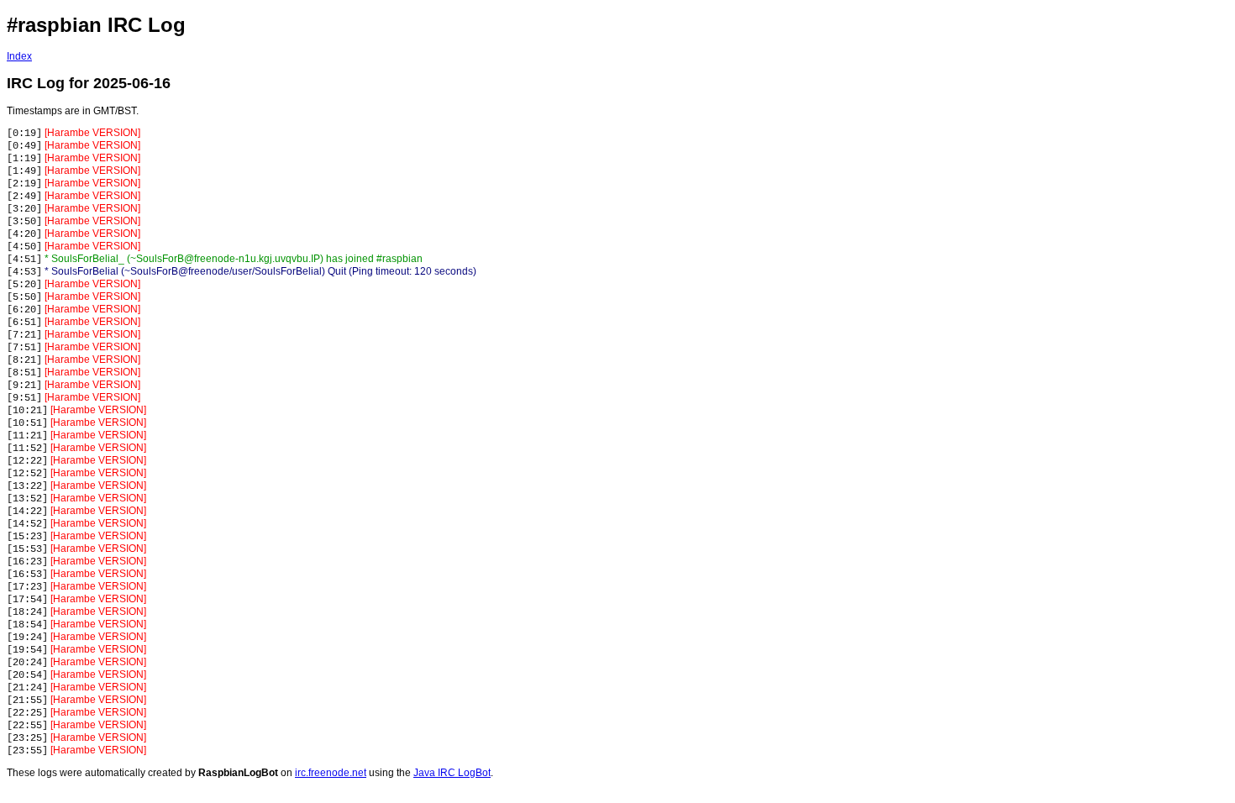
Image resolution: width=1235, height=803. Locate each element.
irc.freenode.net (330, 773)
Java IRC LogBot (452, 773)
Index (19, 56)
